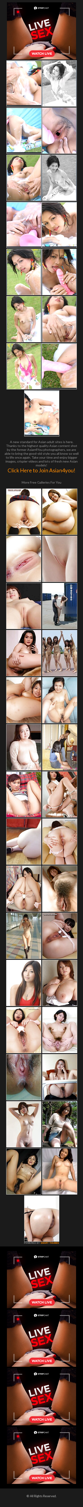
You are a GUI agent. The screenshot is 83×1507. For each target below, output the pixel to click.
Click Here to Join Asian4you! (41, 470)
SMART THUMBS (50, 1243)
